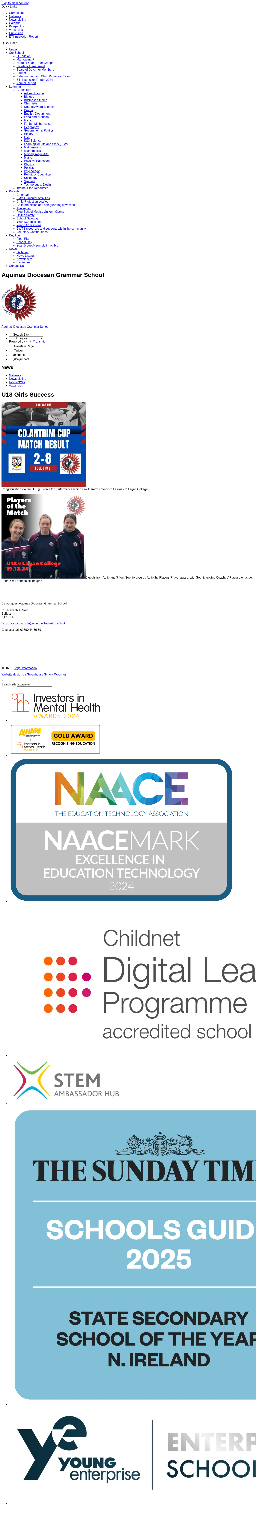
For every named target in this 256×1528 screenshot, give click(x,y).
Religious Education (37, 174)
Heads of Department (30, 66)
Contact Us (16, 265)
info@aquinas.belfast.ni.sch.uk (33, 623)
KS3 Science (32, 140)
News (13, 248)
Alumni (21, 73)
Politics (29, 167)
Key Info (14, 235)
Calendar (15, 23)
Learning (15, 86)
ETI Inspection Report (23, 36)
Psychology (32, 171)
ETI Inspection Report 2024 (34, 79)
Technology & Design (38, 184)
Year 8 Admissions (28, 225)
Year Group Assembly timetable (37, 245)
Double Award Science (39, 106)
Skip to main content (14, 3)
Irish (27, 137)
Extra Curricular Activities (33, 198)
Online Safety (25, 215)
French (28, 120)
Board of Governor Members (35, 69)
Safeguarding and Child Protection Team (43, 76)
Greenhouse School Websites (47, 674)
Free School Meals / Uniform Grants (40, 211)
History (28, 133)
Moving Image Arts (36, 154)
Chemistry (30, 103)
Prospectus (16, 26)
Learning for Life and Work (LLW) (46, 144)
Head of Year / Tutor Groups (34, 62)
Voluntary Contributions (32, 232)
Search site (8, 684)
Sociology (30, 177)
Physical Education (37, 161)
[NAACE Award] (121, 901)
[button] (18, 43)
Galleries (15, 16)
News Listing (17, 19)
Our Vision (16, 33)
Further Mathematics (37, 123)
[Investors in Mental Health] (56, 720)
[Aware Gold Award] (56, 754)
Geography (31, 127)
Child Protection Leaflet (32, 201)
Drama (28, 110)
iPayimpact (23, 208)
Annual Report (26, 83)
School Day (24, 242)
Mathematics (32, 147)
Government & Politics (39, 130)
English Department (37, 113)
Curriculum (16, 12)
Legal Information (25, 668)
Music (28, 157)
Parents (14, 191)
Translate (39, 341)
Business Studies (35, 100)
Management (25, 59)
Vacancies (16, 29)
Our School (16, 52)
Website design (11, 674)
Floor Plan (23, 238)
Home (13, 49)
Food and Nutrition (36, 117)
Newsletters (24, 259)
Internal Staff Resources (32, 188)
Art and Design (34, 93)
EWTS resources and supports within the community (51, 228)
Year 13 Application (29, 221)
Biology (29, 96)
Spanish (29, 181)
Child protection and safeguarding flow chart (45, 205)
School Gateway (27, 218)
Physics (29, 164)
